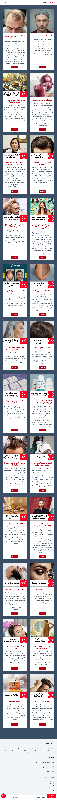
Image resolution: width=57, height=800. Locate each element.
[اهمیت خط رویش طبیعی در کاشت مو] (42, 147)
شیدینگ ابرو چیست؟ (42, 589)
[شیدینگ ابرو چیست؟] (42, 575)
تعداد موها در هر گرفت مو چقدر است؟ (15, 402)
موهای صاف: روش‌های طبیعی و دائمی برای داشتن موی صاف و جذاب (42, 227)
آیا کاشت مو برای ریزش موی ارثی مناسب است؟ (14, 37)
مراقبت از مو (51, 782)
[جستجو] (6, 2)
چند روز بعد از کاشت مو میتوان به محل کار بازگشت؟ (14, 101)
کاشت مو (52, 789)
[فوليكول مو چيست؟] (15, 686)
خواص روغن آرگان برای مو (15, 523)
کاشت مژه (52, 791)
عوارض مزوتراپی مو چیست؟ (15, 589)
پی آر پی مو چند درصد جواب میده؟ (15, 647)
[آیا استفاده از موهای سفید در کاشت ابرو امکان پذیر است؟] (15, 332)
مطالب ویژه (51, 783)
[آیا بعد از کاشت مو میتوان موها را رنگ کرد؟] (15, 448)
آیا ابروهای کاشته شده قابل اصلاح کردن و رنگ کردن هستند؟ (14, 163)
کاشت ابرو (52, 785)
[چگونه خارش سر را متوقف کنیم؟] (42, 686)
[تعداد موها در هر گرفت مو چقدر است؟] (15, 386)
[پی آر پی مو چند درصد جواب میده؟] (15, 631)
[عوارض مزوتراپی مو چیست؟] (15, 575)
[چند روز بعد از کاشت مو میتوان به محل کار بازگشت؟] (15, 85)
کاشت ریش (51, 787)
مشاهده (42, 67)
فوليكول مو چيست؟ (15, 701)
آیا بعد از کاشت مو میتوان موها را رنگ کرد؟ (14, 464)
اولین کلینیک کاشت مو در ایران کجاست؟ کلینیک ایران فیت (42, 524)
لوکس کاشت (45, 2)
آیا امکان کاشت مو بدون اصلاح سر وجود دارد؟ (14, 226)
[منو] (4, 2)
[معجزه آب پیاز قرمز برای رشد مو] (42, 85)
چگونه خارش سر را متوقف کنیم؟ (42, 701)
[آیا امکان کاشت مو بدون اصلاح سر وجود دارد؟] (15, 210)
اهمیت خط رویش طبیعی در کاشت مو (42, 163)
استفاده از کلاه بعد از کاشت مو (42, 36)
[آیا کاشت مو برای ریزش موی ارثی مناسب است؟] (15, 21)
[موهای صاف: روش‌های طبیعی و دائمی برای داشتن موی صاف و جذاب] (42, 210)
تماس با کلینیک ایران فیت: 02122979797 (45, 762)
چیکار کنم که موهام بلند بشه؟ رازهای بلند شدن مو (42, 647)
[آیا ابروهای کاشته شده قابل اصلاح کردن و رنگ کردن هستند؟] (15, 147)
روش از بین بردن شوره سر (42, 347)
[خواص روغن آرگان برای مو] (15, 509)
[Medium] (48, 771)
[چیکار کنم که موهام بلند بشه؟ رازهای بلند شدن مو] (42, 631)
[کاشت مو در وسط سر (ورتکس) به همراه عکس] (15, 276)
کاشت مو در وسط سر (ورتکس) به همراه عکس (14, 292)
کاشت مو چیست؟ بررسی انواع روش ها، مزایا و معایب (42, 464)
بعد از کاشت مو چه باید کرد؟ (42, 291)
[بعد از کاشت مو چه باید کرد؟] (42, 276)
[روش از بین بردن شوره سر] (42, 332)
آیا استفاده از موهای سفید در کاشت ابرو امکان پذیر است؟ (15, 348)
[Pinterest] (50, 771)
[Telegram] (53, 771)
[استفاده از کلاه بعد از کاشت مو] (42, 21)
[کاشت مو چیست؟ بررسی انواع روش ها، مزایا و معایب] (42, 448)
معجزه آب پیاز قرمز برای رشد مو (42, 100)
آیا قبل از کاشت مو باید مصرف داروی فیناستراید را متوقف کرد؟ (42, 402)
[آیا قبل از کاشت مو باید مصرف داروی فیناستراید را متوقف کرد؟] (42, 386)
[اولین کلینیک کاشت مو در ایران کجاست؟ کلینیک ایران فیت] (42, 509)
